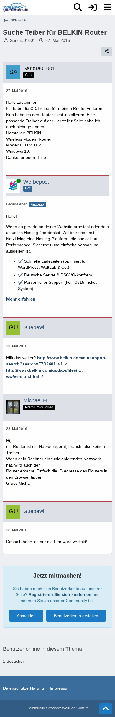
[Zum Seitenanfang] (105, 708)
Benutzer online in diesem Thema (42, 649)
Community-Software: (57, 708)
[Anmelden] (92, 7)
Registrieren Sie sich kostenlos (60, 594)
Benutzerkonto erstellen (76, 615)
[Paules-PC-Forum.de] (15, 7)
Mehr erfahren (20, 299)
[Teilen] (106, 51)
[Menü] (107, 7)
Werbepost (36, 182)
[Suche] (78, 7)
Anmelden (26, 615)
